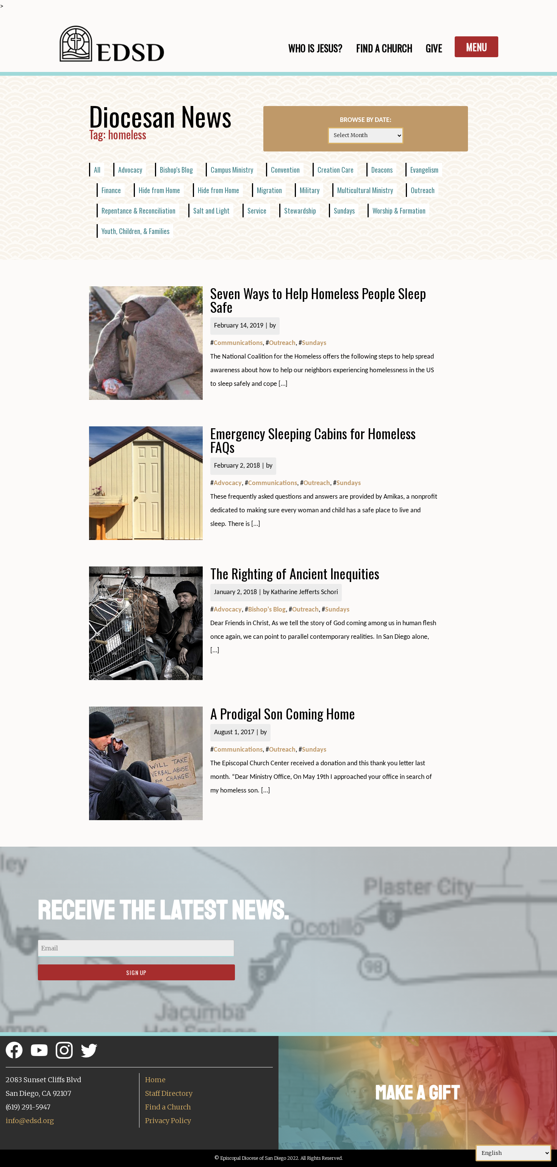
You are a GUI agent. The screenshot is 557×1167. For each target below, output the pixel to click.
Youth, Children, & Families (135, 231)
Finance (111, 190)
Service (256, 210)
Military (309, 190)
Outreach (423, 190)
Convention (285, 170)
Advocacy (130, 170)
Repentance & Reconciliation (138, 210)
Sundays (344, 210)
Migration (269, 190)
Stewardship (300, 210)
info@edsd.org (30, 1120)
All (97, 170)
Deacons (382, 170)
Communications (238, 343)
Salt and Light (211, 210)
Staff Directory (168, 1093)
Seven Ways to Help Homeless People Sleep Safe (318, 300)
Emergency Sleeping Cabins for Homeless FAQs (313, 440)
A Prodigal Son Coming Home (282, 713)
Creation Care (336, 170)
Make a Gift (418, 1092)
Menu (476, 46)
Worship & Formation (399, 210)
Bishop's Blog (176, 170)
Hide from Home (159, 190)
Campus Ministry (232, 170)
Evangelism (424, 170)
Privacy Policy (168, 1120)
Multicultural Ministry (365, 190)
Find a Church (168, 1107)
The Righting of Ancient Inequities (294, 573)
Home (155, 1079)
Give (434, 48)
